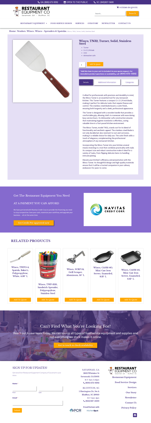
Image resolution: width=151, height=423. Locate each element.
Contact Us (124, 23)
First (13, 392)
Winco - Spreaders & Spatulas (50, 31)
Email (15, 398)
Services (79, 23)
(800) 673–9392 (128, 74)
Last (40, 392)
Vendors (21, 31)
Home (12, 31)
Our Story (93, 23)
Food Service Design (61, 23)
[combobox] (109, 13)
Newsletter (108, 23)
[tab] (86, 82)
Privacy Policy (128, 408)
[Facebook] (135, 415)
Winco (30, 31)
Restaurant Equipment (32, 23)
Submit (17, 410)
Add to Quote (95, 64)
